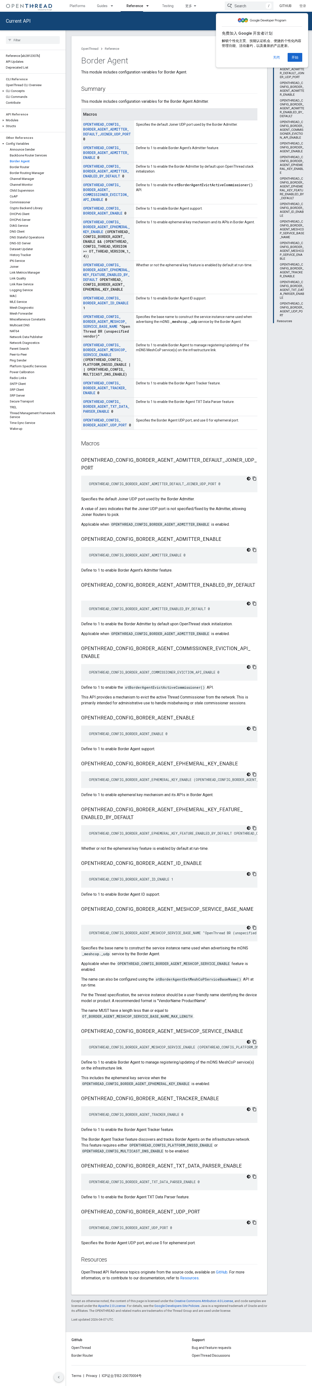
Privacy (91, 1376)
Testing (168, 6)
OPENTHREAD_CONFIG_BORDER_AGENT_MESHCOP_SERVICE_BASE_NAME (105, 321)
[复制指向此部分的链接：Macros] (104, 444)
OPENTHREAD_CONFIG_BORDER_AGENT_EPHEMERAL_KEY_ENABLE (106, 227)
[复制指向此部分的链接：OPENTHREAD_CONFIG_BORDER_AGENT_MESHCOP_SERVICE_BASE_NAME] (86, 917)
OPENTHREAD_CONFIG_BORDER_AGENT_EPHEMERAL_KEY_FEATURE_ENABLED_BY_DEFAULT (106, 272)
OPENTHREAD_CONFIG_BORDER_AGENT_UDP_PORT (105, 422)
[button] (33, 91)
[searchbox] (33, 40)
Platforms (77, 6)
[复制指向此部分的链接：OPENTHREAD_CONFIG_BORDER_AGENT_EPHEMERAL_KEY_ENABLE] (243, 764)
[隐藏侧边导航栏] (59, 1377)
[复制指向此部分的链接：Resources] (112, 1260)
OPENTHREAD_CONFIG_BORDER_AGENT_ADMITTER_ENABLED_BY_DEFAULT (106, 171)
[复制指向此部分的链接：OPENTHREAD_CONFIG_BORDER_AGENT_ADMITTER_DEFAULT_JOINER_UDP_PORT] (98, 468)
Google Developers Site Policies (176, 1306)
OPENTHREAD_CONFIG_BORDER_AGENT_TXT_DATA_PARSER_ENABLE (106, 406)
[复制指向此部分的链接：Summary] (110, 89)
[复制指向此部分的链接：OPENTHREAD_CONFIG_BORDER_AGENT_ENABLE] (199, 718)
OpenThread (89, 49)
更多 (188, 6)
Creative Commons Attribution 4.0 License (203, 1301)
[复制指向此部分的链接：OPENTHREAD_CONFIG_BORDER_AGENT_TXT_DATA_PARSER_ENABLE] (247, 1166)
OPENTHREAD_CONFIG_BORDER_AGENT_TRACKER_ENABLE (105, 388)
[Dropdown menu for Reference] (149, 6)
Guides (102, 6)
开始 (295, 57)
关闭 (276, 57)
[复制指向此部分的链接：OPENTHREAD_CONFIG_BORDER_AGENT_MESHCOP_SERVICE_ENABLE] (248, 1032)
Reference (135, 6)
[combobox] (249, 5)
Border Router (82, 1355)
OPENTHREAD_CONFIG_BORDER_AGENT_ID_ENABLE (105, 300)
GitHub (285, 6)
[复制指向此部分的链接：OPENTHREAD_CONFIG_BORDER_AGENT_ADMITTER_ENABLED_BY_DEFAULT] (86, 593)
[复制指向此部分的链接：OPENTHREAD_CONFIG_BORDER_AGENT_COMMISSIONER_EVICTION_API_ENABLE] (104, 657)
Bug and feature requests (211, 1348)
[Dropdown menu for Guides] (114, 6)
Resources (189, 1278)
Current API (18, 21)
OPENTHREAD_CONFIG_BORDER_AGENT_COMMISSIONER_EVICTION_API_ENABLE (106, 192)
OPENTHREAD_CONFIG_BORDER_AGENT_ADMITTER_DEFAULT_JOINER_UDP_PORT (107, 129)
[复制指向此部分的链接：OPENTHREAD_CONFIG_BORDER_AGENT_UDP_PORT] (205, 1212)
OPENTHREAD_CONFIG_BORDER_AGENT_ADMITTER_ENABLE (106, 152)
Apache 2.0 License (112, 1306)
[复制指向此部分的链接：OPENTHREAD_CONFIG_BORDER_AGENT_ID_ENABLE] (207, 864)
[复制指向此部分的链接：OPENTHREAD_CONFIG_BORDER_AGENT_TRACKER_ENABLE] (224, 1099)
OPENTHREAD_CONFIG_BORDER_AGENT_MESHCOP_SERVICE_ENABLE (105, 350)
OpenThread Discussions (211, 1355)
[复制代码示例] (254, 479)
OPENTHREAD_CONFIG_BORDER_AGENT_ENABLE (102, 211)
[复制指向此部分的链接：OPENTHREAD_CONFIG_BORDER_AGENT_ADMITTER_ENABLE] (226, 540)
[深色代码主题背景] (249, 479)
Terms (76, 1376)
